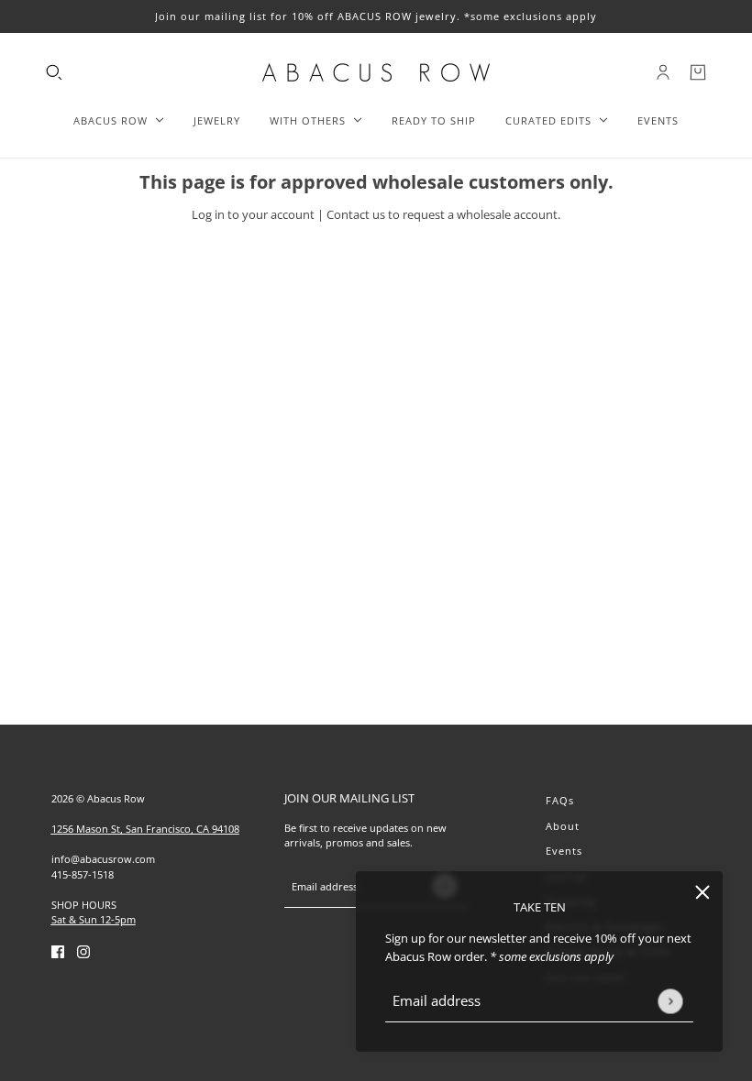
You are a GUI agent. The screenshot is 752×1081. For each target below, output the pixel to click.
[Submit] (670, 1000)
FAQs (560, 800)
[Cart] (698, 72)
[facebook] (58, 951)
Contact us (355, 214)
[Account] (663, 72)
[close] (702, 891)
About (563, 826)
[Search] (54, 72)
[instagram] (83, 951)
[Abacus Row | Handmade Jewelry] (376, 72)
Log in (208, 214)
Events (564, 850)
